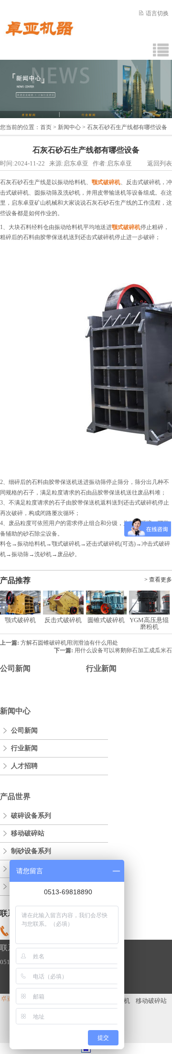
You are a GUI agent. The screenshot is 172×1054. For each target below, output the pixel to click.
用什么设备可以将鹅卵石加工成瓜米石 (123, 650)
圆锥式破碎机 (106, 620)
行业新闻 (101, 668)
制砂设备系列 (31, 851)
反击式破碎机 (63, 620)
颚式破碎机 (20, 620)
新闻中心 (69, 127)
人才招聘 (24, 765)
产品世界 (15, 796)
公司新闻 (15, 668)
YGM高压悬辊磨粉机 (149, 623)
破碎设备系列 (31, 815)
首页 (46, 127)
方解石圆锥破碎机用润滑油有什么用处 (69, 642)
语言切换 (157, 13)
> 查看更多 (158, 579)
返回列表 (159, 163)
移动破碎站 (27, 833)
